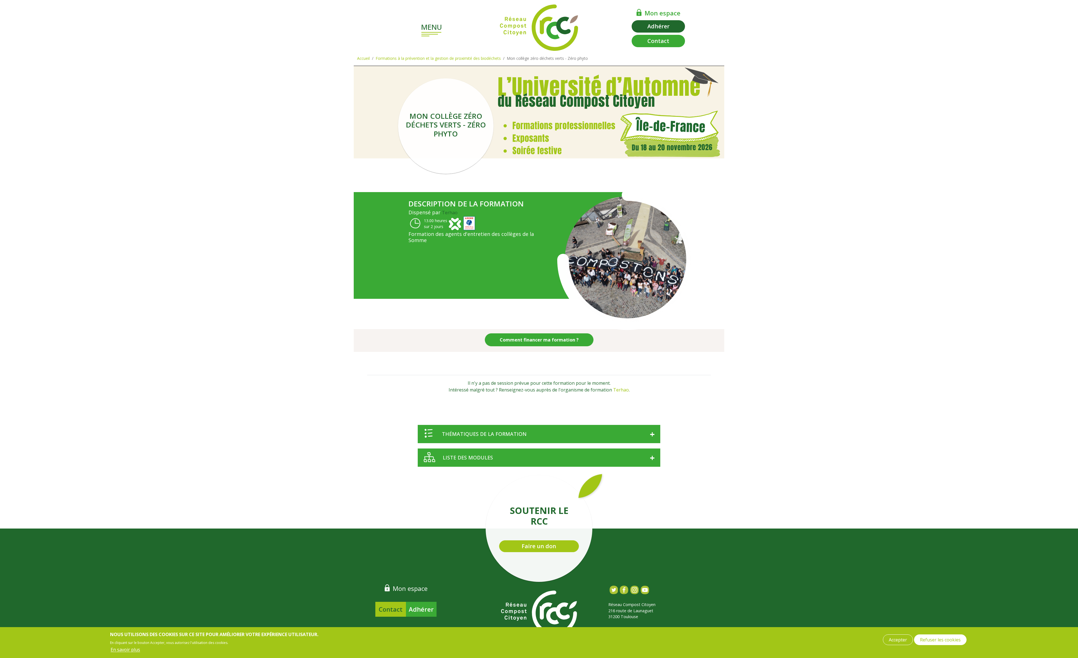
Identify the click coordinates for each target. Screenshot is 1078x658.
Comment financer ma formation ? (539, 340)
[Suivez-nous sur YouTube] (644, 590)
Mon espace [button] (662, 13)
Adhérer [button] (658, 26)
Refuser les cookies (940, 640)
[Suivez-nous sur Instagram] (634, 590)
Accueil (363, 58)
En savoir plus (125, 649)
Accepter (898, 640)
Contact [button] (658, 41)
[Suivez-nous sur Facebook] (624, 590)
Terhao (450, 213)
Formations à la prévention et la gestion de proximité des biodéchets (438, 58)
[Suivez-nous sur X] (613, 590)
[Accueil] (539, 27)
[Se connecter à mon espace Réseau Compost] (639, 12)
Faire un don (539, 546)
